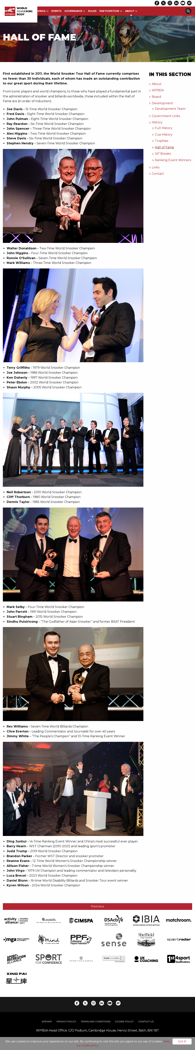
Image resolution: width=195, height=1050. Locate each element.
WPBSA (158, 90)
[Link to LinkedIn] (176, 3)
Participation (109, 11)
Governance (73, 11)
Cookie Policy (124, 1021)
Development (162, 103)
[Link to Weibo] (189, 3)
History (157, 122)
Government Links (166, 116)
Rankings (38, 11)
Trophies (161, 141)
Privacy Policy (66, 1021)
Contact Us (145, 1021)
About (129, 11)
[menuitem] (8, 11)
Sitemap (47, 1021)
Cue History (164, 134)
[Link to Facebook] (157, 3)
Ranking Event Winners (173, 160)
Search (188, 11)
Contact (158, 173)
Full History (163, 128)
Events (56, 11)
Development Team (170, 109)
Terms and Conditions (95, 1021)
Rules (92, 11)
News (8, 11)
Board (156, 97)
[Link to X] (163, 3)
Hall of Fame (164, 147)
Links (155, 167)
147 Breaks (163, 153)
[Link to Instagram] (170, 3)
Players (20, 11)
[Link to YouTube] (183, 3)
